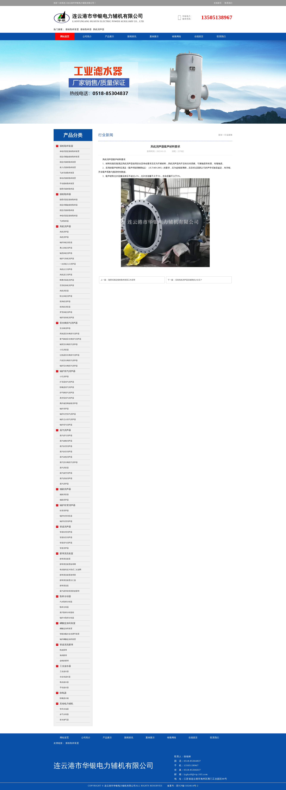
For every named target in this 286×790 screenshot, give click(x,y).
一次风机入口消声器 (68, 264)
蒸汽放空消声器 (66, 473)
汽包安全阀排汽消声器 (69, 360)
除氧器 (61, 693)
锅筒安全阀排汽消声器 (69, 344)
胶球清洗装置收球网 (68, 564)
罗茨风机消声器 (66, 312)
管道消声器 (63, 526)
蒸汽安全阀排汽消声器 (69, 462)
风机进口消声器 (66, 275)
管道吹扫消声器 (66, 537)
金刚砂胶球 (64, 661)
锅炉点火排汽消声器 (68, 419)
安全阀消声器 (65, 328)
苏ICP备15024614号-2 (187, 786)
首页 (220, 135)
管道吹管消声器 (66, 532)
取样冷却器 (63, 596)
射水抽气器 (64, 720)
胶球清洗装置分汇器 (68, 580)
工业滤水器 (63, 666)
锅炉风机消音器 (66, 242)
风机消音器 (64, 291)
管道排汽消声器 (66, 543)
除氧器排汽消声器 (67, 387)
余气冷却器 (64, 714)
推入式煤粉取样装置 (68, 167)
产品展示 (109, 36)
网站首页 (64, 36)
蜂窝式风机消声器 (67, 280)
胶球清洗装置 (64, 553)
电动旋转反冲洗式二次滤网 (70, 570)
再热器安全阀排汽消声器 (69, 334)
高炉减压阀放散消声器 (69, 403)
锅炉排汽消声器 (65, 371)
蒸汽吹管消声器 (66, 446)
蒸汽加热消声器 (66, 457)
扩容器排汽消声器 (67, 382)
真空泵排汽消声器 (67, 398)
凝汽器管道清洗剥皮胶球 (69, 591)
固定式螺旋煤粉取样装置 (69, 157)
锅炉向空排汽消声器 (68, 414)
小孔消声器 (64, 376)
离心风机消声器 (66, 248)
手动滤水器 (64, 687)
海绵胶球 (63, 655)
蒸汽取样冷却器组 (67, 612)
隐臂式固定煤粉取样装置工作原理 (121, 280)
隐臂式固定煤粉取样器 (69, 200)
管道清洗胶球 (64, 644)
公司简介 (87, 36)
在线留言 (218, 3)
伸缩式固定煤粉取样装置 (69, 151)
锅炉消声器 (64, 409)
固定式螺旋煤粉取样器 (69, 205)
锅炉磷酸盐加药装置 (68, 639)
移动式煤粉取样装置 (68, 178)
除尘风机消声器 (66, 296)
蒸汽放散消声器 (66, 441)
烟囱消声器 (63, 489)
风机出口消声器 (66, 269)
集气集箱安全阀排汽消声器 (70, 339)
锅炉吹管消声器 (65, 505)
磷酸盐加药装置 (65, 623)
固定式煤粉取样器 (67, 210)
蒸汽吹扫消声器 (66, 452)
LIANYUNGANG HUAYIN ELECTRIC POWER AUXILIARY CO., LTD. (108, 17)
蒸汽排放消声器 (66, 478)
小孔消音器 (64, 350)
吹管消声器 (64, 511)
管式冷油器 (64, 709)
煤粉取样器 (86, 29)
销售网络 (176, 36)
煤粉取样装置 (72, 29)
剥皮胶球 (63, 650)
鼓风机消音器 (65, 307)
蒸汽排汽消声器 (66, 435)
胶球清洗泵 (64, 586)
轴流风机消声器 (66, 253)
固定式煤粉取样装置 (68, 162)
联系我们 (228, 3)
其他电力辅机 (64, 703)
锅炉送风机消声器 (67, 318)
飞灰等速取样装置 (67, 173)
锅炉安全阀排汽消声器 (69, 366)
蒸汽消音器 (64, 468)
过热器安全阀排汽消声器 (69, 355)
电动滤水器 (64, 682)
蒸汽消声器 (63, 430)
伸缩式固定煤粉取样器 (69, 216)
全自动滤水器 (65, 677)
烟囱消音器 (64, 494)
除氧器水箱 (64, 698)
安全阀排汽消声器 (67, 323)
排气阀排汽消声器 (67, 393)
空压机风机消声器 (67, 285)
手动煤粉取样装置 (67, 183)
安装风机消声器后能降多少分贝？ (188, 280)
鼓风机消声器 (65, 301)
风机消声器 (98, 29)
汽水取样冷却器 (66, 602)
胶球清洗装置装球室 (68, 575)
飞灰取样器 (64, 221)
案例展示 (154, 36)
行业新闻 (228, 135)
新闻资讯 (131, 36)
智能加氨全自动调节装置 (69, 634)
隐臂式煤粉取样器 (67, 189)
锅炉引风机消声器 (67, 259)
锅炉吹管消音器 (66, 516)
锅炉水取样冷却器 (67, 618)
